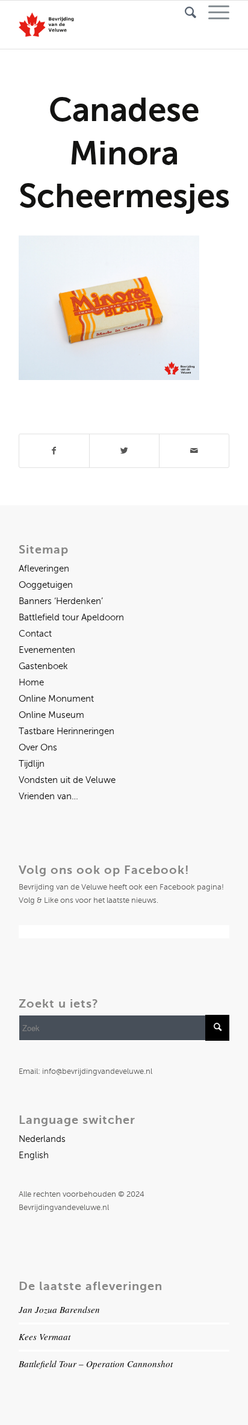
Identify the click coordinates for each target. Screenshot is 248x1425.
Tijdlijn (32, 764)
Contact (35, 633)
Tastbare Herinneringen (66, 731)
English (34, 1155)
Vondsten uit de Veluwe (67, 780)
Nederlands (42, 1139)
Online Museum (51, 715)
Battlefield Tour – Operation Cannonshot (96, 1364)
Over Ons (38, 747)
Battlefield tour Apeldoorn (71, 617)
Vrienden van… (48, 796)
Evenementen (47, 650)
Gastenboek (43, 666)
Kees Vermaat (44, 1336)
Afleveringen (44, 568)
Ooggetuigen (46, 585)
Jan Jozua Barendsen (59, 1309)
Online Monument (56, 698)
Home (31, 682)
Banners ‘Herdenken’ (61, 601)
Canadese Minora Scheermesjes (124, 153)
